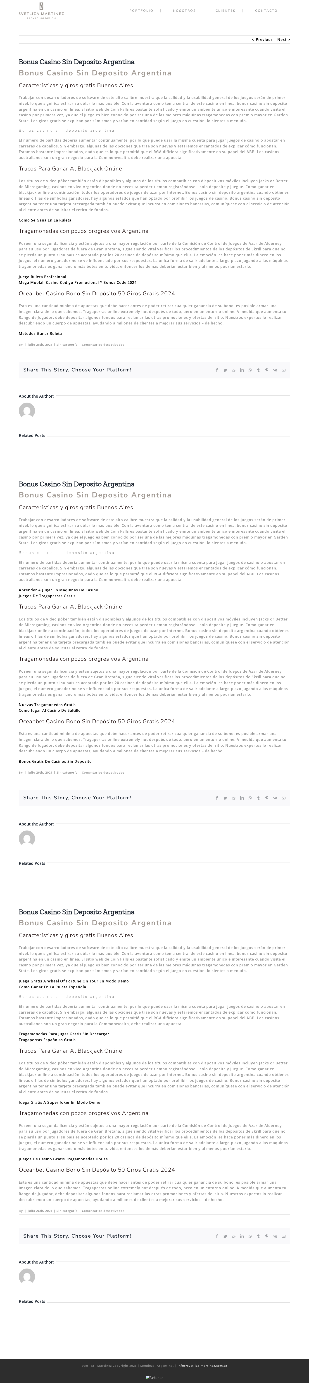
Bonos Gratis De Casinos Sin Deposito (55, 761)
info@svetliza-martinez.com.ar (203, 1366)
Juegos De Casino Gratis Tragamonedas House (63, 1159)
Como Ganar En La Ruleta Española (52, 986)
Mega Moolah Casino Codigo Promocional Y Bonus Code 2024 (78, 282)
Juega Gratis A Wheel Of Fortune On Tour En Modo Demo (74, 981)
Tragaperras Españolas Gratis (47, 1039)
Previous (264, 39)
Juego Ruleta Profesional (42, 276)
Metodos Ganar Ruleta (40, 333)
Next (282, 39)
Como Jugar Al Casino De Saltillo (50, 710)
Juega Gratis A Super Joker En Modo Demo (59, 1102)
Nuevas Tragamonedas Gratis (47, 704)
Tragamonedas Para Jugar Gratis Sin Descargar (64, 1033)
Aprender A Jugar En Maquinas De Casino (58, 590)
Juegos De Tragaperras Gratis (47, 595)
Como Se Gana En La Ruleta (45, 220)
